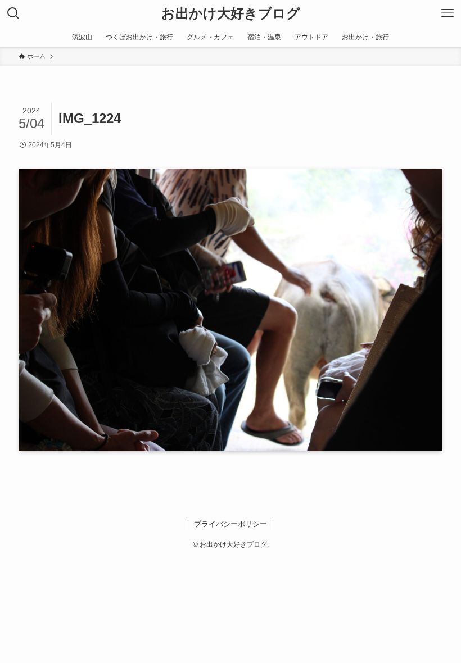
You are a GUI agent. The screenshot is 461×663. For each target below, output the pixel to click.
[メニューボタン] (447, 13)
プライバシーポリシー (230, 524)
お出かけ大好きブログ (230, 13)
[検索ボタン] (13, 13)
